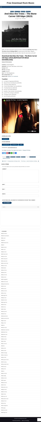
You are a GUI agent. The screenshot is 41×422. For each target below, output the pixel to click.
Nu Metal (4, 341)
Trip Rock (4, 403)
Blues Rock (4, 251)
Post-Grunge (5, 352)
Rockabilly (4, 375)
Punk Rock (28, 11)
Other (4, 345)
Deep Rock (4, 272)
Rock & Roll (5, 373)
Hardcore (4, 306)
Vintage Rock (5, 412)
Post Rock (4, 350)
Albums (12, 11)
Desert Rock (5, 274)
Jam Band (4, 320)
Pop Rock (4, 348)
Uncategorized (5, 405)
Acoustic (4, 238)
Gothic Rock (17, 11)
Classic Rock (5, 256)
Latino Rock (5, 327)
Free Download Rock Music (20, 3)
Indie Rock (4, 313)
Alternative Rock (5, 242)
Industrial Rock (5, 316)
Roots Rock (5, 377)
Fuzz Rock (4, 293)
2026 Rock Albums (6, 235)
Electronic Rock (5, 281)
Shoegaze (4, 380)
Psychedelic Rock (5, 364)
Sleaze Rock (5, 382)
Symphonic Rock (5, 398)
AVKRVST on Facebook (13, 76)
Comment (4, 168)
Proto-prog (4, 361)
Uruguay (4, 407)
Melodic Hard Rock (6, 329)
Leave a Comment (6, 158)
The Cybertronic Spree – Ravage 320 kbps (20, 150)
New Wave (23, 11)
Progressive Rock (6, 359)
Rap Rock (4, 368)
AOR (3, 244)
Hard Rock (4, 304)
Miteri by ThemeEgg (25, 420)
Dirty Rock (4, 277)
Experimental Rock (6, 283)
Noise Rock (5, 339)
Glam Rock (4, 297)
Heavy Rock (5, 311)
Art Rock (4, 249)
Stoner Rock (5, 391)
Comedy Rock (5, 258)
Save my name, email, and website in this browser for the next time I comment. (18, 200)
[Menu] (1, 7)
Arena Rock (5, 247)
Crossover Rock (5, 263)
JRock (3, 325)
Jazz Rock (4, 322)
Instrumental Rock (6, 318)
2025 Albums (5, 233)
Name (3, 184)
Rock (3, 371)
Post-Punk (4, 357)
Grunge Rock (5, 302)
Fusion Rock (5, 290)
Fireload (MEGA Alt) (6, 144)
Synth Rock (4, 400)
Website (3, 193)
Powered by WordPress (16, 420)
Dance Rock (5, 265)
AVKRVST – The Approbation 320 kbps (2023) (11, 161)
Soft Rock (4, 384)
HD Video (4, 309)
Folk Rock (4, 286)
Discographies (5, 279)
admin (24, 18)
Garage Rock (5, 295)
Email (3, 189)
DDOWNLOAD (14, 144)
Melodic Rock (5, 332)
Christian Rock (5, 254)
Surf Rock (4, 394)
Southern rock (5, 387)
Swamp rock (5, 396)
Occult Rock (5, 343)
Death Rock (5, 270)
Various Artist (5, 410)
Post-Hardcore (5, 355)
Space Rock (5, 389)
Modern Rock (5, 334)
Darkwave (4, 267)
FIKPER (21, 144)
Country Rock (5, 261)
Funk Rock (4, 288)
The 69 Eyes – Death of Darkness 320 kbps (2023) (30, 161)
